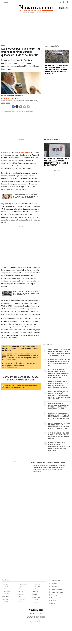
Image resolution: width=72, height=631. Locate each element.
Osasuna (20, 592)
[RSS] (41, 614)
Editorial (6, 601)
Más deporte (37, 589)
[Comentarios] (28, 106)
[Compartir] (13, 106)
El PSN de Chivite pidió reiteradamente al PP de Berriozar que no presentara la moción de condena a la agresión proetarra (58, 373)
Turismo (53, 601)
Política (6, 586)
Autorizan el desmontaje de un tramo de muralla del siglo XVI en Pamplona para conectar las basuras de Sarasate (56, 70)
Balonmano (37, 584)
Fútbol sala (37, 586)
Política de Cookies (56, 589)
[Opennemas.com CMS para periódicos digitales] (36, 618)
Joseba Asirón (16, 111)
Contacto (54, 583)
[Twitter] (16, 99)
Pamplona (6, 596)
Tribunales (7, 591)
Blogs (20, 586)
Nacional (35, 592)
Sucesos (6, 589)
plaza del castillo (27, 111)
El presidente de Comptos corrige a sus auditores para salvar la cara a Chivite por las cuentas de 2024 (25, 196)
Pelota (20, 601)
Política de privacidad (57, 592)
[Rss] (17, 99)
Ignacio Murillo (8, 99)
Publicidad (54, 586)
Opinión (5, 599)
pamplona (7, 111)
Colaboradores (23, 584)
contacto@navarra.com (11, 367)
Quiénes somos (55, 580)
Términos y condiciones (55, 463)
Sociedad (6, 593)
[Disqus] (50, 499)
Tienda (53, 604)
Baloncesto (22, 599)
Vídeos (36, 602)
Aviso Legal (54, 595)
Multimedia (36, 597)
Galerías (36, 599)
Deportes (20, 594)
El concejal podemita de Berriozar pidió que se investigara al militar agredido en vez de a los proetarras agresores (59, 446)
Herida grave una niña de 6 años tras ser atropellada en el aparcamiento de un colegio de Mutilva (26, 293)
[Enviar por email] (24, 106)
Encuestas (22, 589)
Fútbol (20, 597)
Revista (35, 594)
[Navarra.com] (36, 8)
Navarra (5, 584)
